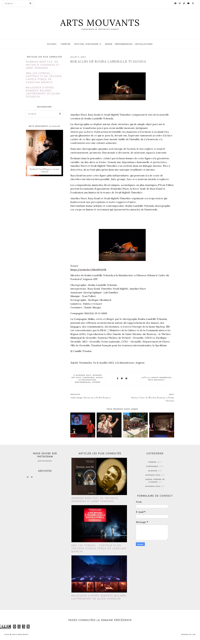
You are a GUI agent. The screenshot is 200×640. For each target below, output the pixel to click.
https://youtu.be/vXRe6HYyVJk (88, 269)
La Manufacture (87, 380)
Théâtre (66, 44)
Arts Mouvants (100, 22)
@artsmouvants (45, 460)
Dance (99, 377)
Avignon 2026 (154, 475)
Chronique (89, 377)
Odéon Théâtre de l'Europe (155, 480)
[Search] (30, 3)
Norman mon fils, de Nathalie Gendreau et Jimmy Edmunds (43, 65)
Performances (83, 382)
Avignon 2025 (154, 486)
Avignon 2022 (83, 375)
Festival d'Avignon (86, 44)
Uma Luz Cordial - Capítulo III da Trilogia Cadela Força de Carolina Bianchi (44, 78)
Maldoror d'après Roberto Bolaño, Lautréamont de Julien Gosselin (43, 92)
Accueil (52, 44)
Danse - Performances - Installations (129, 44)
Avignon (154, 471)
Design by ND (188, 634)
